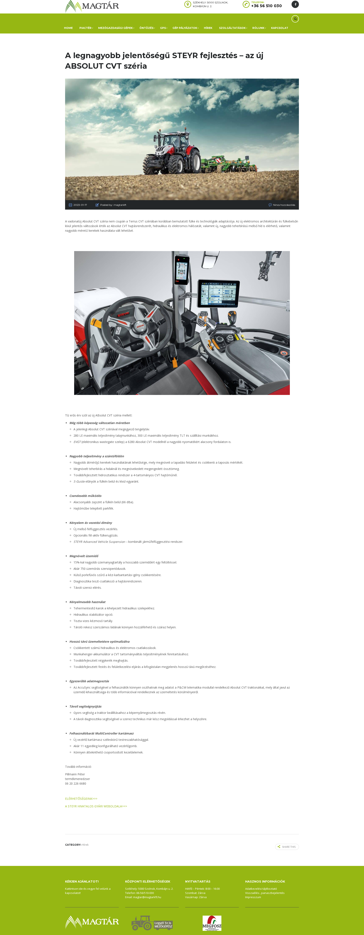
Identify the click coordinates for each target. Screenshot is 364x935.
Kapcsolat (279, 27)
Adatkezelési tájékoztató (261, 889)
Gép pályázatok (185, 27)
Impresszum (253, 897)
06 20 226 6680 (75, 783)
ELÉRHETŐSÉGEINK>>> (81, 799)
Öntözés (146, 27)
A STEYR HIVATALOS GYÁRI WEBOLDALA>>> (96, 806)
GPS (163, 27)
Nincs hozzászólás (284, 204)
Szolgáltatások (232, 27)
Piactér (85, 27)
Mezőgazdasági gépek (115, 27)
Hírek (208, 27)
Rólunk (258, 27)
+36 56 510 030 (266, 6)
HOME (68, 27)
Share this (289, 847)
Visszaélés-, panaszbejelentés (265, 893)
